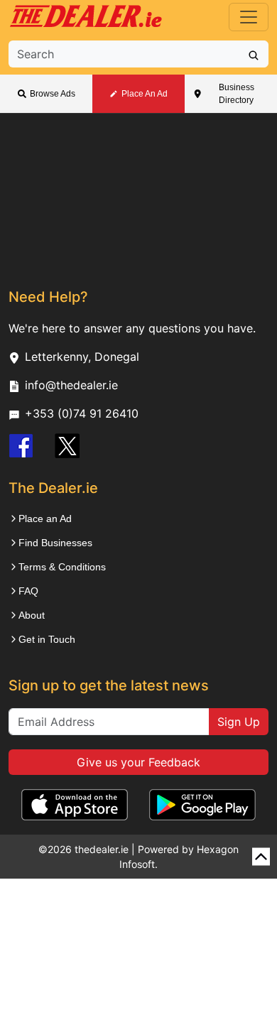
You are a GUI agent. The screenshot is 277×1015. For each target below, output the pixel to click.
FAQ (28, 591)
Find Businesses (55, 542)
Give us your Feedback (138, 762)
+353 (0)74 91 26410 (81, 413)
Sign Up (238, 722)
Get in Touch (46, 639)
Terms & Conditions (62, 566)
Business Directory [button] (236, 93)
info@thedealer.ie (71, 385)
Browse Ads (52, 94)
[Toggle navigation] (248, 17)
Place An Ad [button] (144, 94)
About (31, 615)
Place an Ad (45, 518)
